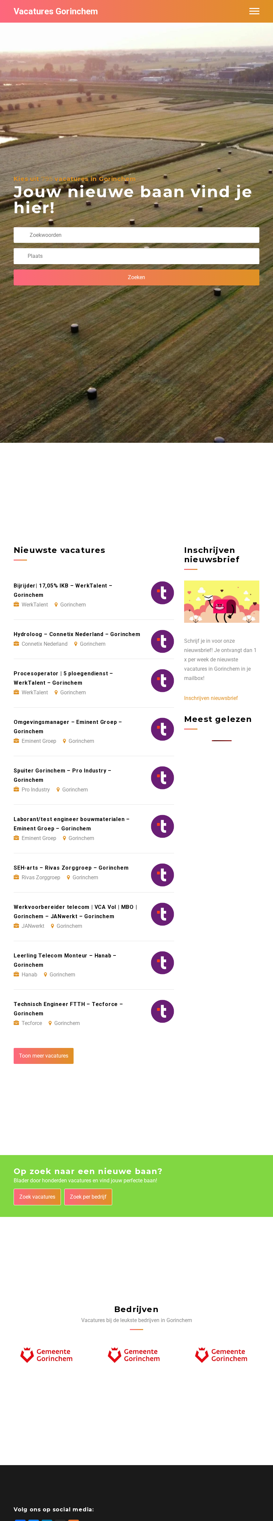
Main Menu (254, 11)
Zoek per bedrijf (88, 1197)
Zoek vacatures (37, 1197)
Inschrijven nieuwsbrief (211, 698)
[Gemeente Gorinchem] (49, 1357)
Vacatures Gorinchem (56, 11)
